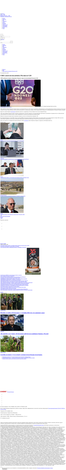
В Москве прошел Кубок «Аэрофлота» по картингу (10, 279)
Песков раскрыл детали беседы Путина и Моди (9, 286)
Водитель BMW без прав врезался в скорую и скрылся (11, 275)
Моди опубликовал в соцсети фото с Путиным (9, 246)
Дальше (1, 292)
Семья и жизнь (3, 310)
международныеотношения (5, 216)
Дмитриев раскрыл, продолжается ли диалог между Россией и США (12, 214)
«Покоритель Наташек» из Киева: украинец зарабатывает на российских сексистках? (16, 282)
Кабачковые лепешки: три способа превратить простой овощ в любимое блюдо (16, 356)
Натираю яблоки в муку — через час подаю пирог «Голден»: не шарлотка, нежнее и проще (18, 357)
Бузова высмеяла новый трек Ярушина (8, 288)
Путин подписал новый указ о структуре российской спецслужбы (13, 287)
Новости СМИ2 (3, 243)
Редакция (9, 391)
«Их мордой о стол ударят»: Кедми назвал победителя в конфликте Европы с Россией (24, 333)
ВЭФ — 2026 (2, 14)
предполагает (13, 111)
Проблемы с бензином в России (6, 16)
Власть (1, 139)
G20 (1, 215)
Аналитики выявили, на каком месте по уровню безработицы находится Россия (14, 159)
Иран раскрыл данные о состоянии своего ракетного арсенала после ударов (14, 245)
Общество (2, 158)
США (1, 218)
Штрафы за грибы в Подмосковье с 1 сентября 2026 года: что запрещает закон (22, 312)
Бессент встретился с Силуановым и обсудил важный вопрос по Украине (14, 285)
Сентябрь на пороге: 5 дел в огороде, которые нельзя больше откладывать (21, 354)
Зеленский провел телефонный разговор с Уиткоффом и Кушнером (13, 247)
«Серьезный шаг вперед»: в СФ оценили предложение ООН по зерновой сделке (14, 177)
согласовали (26, 120)
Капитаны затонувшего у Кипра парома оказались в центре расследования (14, 283)
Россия (1, 217)
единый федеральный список (39, 425)
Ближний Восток (3, 195)
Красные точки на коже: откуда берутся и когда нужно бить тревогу (14, 358)
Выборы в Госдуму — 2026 (5, 15)
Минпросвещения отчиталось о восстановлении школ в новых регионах (14, 284)
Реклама (12, 391)
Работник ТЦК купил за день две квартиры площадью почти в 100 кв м (14, 280)
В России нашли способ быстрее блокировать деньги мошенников (12, 140)
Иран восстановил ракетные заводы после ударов (10, 277)
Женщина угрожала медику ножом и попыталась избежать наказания (13, 278)
